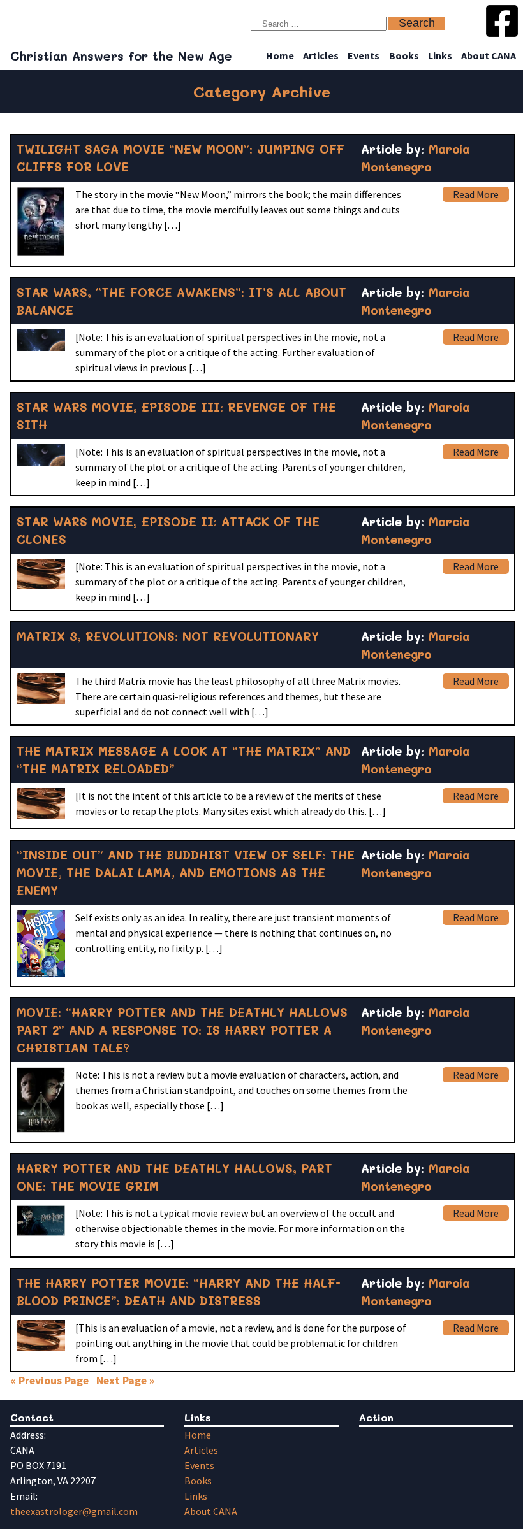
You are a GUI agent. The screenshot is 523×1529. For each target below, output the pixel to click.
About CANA (488, 55)
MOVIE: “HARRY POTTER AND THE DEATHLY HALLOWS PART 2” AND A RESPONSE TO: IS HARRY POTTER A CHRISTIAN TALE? (182, 1030)
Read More (476, 194)
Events (363, 55)
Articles (321, 55)
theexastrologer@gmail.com (74, 1511)
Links (440, 55)
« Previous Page (49, 1381)
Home (280, 55)
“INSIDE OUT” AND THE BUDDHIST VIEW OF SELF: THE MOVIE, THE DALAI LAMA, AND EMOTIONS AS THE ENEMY (186, 872)
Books (404, 55)
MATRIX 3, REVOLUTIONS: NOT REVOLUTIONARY (168, 636)
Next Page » (125, 1381)
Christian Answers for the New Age (121, 56)
